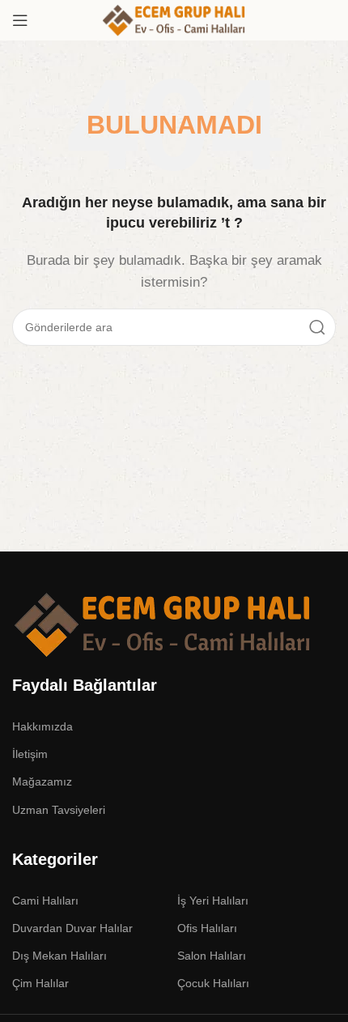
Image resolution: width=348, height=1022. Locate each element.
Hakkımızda (42, 726)
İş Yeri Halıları (212, 900)
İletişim (30, 753)
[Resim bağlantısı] (163, 623)
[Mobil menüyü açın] (20, 20)
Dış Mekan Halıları (59, 955)
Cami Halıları (45, 900)
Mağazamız (42, 781)
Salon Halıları (211, 955)
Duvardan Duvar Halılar (72, 928)
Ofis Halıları (207, 928)
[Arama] (317, 327)
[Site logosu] (174, 19)
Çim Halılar (40, 983)
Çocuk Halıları (213, 983)
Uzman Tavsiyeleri (58, 809)
